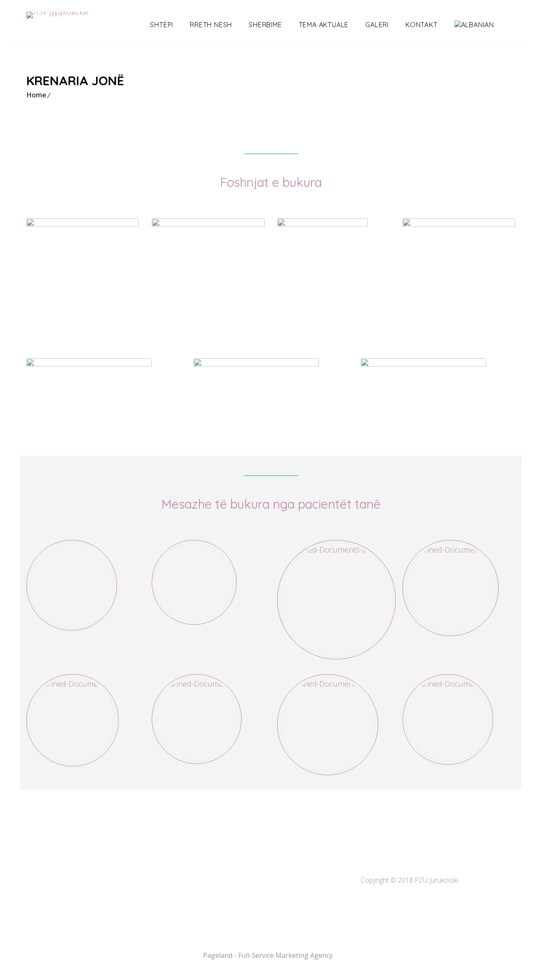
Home (36, 94)
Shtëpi (161, 24)
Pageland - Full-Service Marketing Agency (268, 955)
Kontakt (421, 24)
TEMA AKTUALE (324, 24)
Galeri (377, 24)
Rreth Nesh (211, 24)
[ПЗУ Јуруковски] (57, 14)
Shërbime (265, 24)
